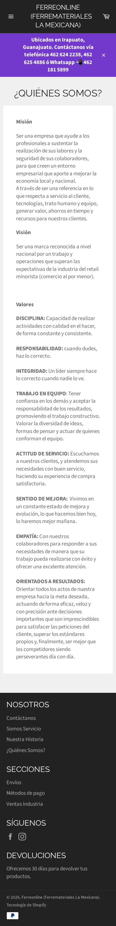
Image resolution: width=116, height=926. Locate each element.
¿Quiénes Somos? (25, 750)
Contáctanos (21, 718)
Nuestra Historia (25, 739)
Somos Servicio (23, 729)
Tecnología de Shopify (26, 905)
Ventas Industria (24, 804)
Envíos (13, 782)
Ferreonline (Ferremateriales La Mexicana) (58, 16)
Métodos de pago (25, 793)
